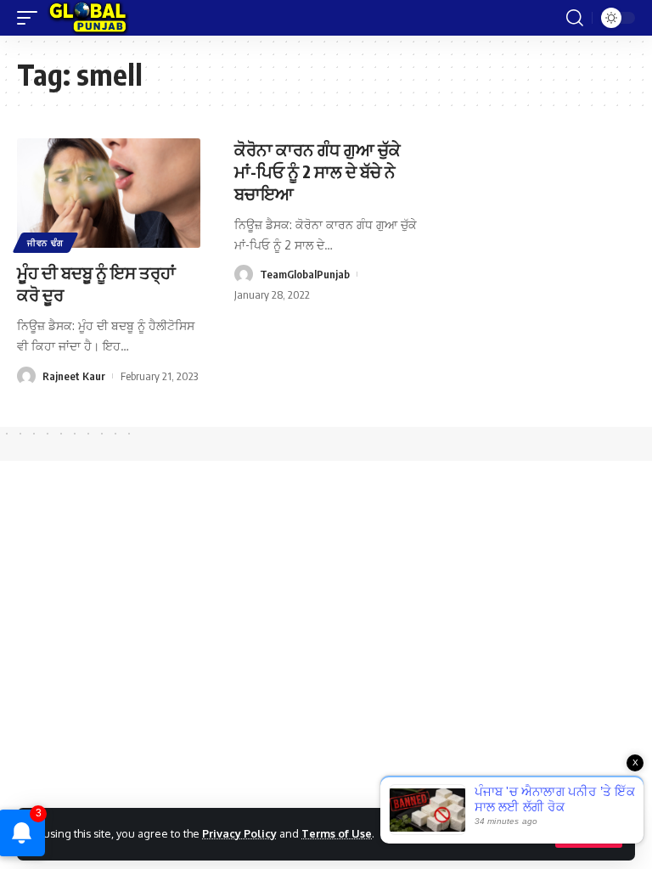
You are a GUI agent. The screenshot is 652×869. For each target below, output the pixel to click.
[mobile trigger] (31, 18)
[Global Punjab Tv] (88, 18)
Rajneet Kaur (73, 376)
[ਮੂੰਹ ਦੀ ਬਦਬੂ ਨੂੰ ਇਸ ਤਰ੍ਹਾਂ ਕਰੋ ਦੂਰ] (108, 193)
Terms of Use (336, 833)
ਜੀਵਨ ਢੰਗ (45, 243)
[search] (574, 17)
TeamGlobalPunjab (305, 274)
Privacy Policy (239, 833)
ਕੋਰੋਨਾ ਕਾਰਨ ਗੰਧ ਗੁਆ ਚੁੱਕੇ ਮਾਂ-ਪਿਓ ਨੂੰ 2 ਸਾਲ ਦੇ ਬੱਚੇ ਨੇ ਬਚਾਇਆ (317, 171)
